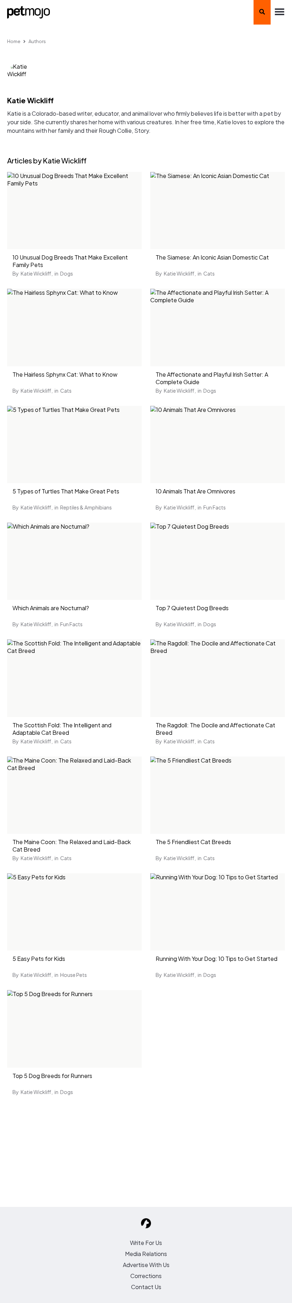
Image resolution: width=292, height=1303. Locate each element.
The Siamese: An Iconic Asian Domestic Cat (212, 257)
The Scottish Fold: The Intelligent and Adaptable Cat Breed (61, 728)
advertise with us (146, 1264)
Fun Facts (214, 507)
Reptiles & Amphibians (86, 507)
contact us (146, 1287)
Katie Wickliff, (37, 273)
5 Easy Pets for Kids (38, 958)
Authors (37, 41)
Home (13, 41)
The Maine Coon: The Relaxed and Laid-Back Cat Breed (71, 845)
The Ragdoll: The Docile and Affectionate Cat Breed (215, 728)
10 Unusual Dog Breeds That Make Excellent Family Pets (70, 260)
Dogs (66, 273)
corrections (146, 1276)
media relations (146, 1253)
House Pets (73, 975)
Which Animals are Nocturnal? (50, 608)
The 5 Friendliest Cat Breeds (193, 842)
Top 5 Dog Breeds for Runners (52, 1075)
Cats (209, 273)
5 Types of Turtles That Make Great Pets (65, 491)
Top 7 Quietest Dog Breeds (192, 608)
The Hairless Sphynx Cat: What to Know (65, 374)
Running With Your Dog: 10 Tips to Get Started (216, 958)
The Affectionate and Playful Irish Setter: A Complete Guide (212, 378)
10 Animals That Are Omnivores (195, 491)
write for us (146, 1242)
